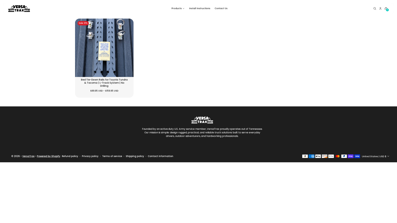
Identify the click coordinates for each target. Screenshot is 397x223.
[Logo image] (19, 8)
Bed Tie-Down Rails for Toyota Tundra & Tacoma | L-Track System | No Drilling (104, 82)
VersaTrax (28, 156)
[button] (375, 8)
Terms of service (112, 156)
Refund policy (70, 156)
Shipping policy (135, 156)
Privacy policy (90, 156)
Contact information (160, 156)
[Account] (380, 8)
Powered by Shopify (48, 156)
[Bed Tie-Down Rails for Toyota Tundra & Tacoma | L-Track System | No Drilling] (104, 48)
